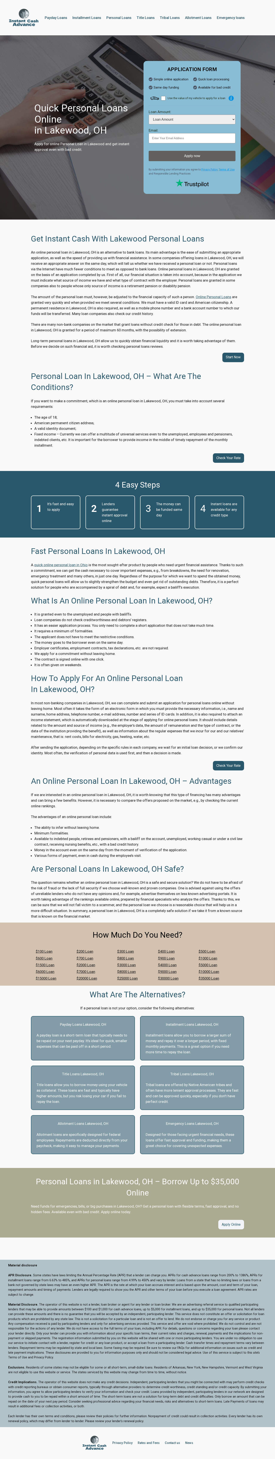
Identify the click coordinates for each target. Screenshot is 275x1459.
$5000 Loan (208, 965)
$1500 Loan (45, 965)
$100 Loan (44, 951)
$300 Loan (125, 951)
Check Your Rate (228, 458)
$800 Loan (125, 958)
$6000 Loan (45, 972)
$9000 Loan (167, 972)
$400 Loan (166, 951)
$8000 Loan (126, 972)
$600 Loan (44, 958)
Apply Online (231, 1224)
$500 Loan (207, 951)
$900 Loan (166, 958)
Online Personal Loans (213, 297)
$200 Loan (84, 951)
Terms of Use (227, 169)
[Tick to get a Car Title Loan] (231, 98)
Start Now (233, 357)
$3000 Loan (126, 965)
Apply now (192, 156)
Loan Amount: (160, 112)
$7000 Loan (85, 972)
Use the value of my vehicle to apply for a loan (196, 98)
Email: (153, 130)
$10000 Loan (209, 972)
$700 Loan (84, 958)
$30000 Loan (168, 978)
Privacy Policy (209, 169)
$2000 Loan (85, 965)
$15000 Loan (46, 978)
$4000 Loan (167, 965)
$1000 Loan (208, 958)
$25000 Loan (127, 978)
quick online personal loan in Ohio (61, 565)
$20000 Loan (86, 978)
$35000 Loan (209, 978)
